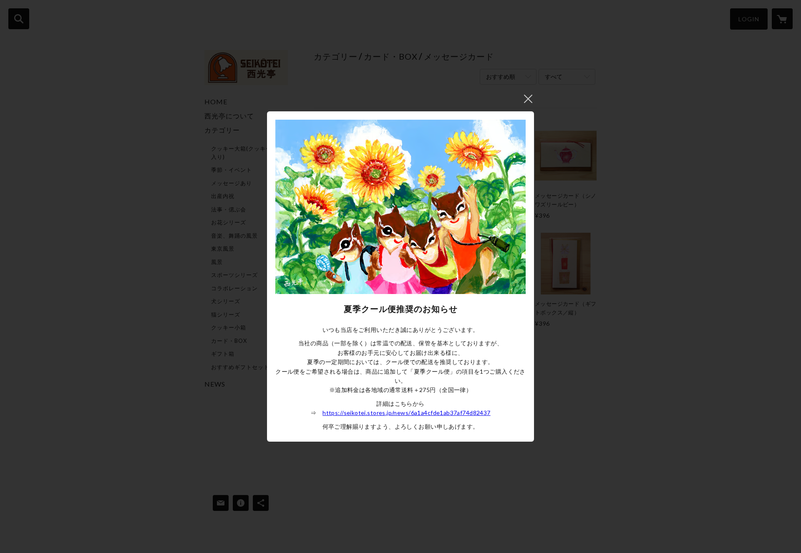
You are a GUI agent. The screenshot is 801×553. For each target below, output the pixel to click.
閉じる (528, 99)
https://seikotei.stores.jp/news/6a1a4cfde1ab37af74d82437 (406, 412)
